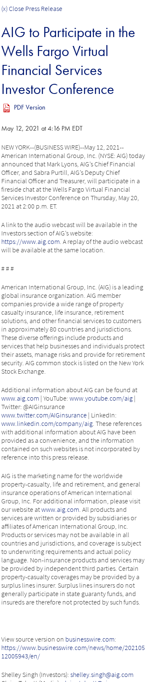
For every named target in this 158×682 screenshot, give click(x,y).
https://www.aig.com (30, 241)
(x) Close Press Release (31, 8)
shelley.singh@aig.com (102, 674)
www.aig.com (20, 398)
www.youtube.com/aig (101, 398)
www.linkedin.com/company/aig (47, 423)
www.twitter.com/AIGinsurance (44, 415)
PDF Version (30, 107)
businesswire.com (90, 639)
